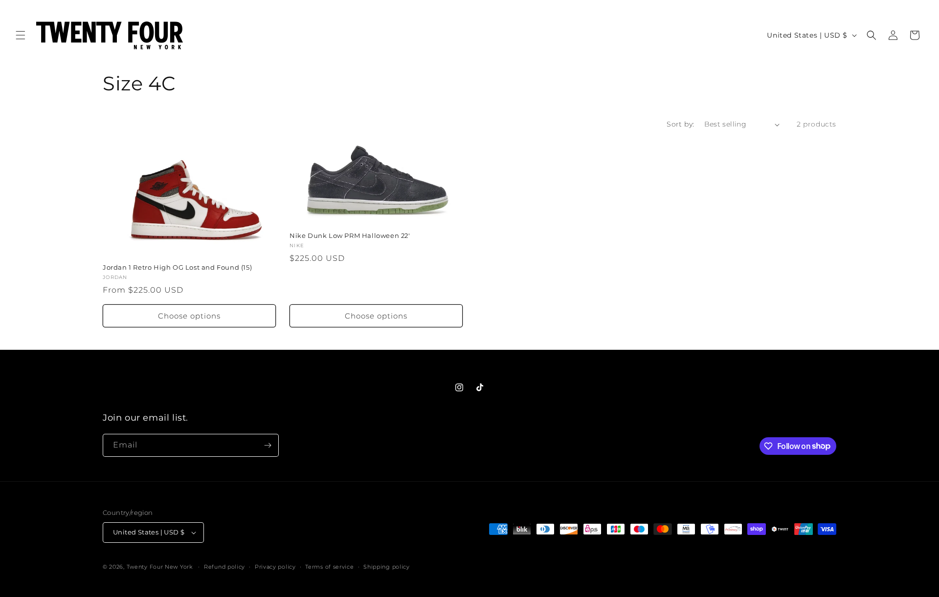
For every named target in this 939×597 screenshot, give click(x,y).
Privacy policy (275, 566)
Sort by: (680, 124)
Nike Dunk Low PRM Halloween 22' (350, 235)
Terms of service (329, 566)
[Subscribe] (267, 445)
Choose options (189, 315)
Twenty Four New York (160, 566)
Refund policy (224, 566)
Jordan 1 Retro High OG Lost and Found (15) (177, 267)
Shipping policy (386, 566)
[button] (20, 35)
